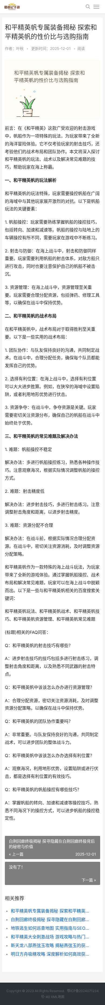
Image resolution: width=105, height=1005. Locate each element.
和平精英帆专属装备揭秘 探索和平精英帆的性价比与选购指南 (51, 911)
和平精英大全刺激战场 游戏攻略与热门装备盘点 (51, 936)
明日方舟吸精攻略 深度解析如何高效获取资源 (51, 954)
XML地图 (57, 997)
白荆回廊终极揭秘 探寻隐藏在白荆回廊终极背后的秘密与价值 (51, 919)
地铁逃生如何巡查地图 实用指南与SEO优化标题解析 (51, 928)
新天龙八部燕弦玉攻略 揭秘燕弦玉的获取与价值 (51, 945)
